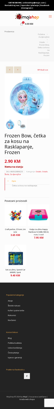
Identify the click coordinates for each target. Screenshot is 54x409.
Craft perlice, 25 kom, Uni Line (15, 230)
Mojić (25, 396)
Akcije (10, 300)
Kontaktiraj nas (12, 5)
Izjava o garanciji (15, 357)
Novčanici (12, 320)
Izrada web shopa (27, 399)
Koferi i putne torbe (16, 310)
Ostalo (42, 42)
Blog (9, 338)
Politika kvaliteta (15, 343)
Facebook (44, 5)
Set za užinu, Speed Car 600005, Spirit (15, 271)
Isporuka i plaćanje (30, 5)
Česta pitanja (13, 352)
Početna (41, 34)
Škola (7, 174)
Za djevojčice (43, 37)
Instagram (27, 8)
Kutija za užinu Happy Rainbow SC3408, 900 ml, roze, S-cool (39, 232)
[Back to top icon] (48, 403)
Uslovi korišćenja (15, 348)
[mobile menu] (50, 16)
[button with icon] (27, 376)
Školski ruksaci (14, 305)
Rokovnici (12, 315)
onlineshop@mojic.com (34, 2)
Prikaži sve (43, 70)
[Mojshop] (27, 16)
